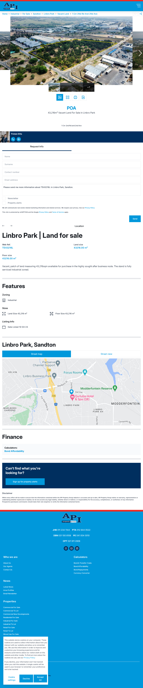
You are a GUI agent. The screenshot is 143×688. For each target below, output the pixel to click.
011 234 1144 (61, 530)
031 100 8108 (62, 535)
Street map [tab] (36, 354)
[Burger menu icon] (138, 5)
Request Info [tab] (37, 146)
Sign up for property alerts (25, 481)
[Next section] (11, 226)
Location (79, 226)
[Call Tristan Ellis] (13, 139)
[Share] (141, 14)
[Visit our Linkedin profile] (71, 548)
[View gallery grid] (67, 97)
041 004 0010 (81, 535)
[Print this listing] (75, 97)
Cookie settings (12, 678)
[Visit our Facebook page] (66, 548)
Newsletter (13, 198)
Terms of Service (58, 212)
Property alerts (15, 203)
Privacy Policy (90, 208)
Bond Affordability (14, 451)
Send (135, 219)
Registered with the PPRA (13, 656)
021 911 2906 (71, 541)
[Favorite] (135, 14)
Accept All (40, 678)
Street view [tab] (106, 354)
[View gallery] (59, 97)
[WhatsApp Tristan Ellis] (18, 139)
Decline (26, 678)
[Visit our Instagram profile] (77, 548)
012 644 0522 (81, 530)
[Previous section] (3, 226)
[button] (3, 53)
